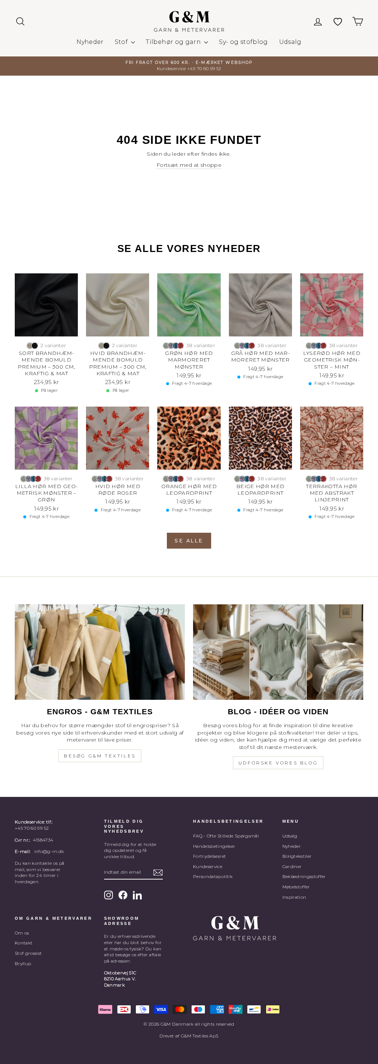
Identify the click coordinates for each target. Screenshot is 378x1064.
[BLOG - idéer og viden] (278, 652)
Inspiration (294, 897)
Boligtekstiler (297, 856)
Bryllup (23, 963)
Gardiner (292, 866)
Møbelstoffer (296, 886)
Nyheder (89, 41)
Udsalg (290, 41)
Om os (22, 933)
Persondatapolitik (213, 876)
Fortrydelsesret (209, 856)
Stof (122, 41)
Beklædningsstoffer (304, 876)
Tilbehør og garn (174, 41)
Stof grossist (28, 953)
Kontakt (23, 943)
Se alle (189, 540)
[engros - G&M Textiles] (100, 652)
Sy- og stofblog (243, 41)
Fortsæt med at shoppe (189, 165)
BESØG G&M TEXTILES (100, 756)
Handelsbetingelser (214, 846)
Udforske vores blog (278, 763)
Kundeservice (207, 866)
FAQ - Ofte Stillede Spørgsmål (226, 836)
